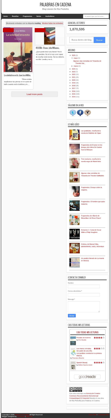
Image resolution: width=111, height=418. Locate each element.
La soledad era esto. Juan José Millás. (17, 75)
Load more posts (34, 94)
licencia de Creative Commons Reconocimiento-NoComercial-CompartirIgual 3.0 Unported (84, 396)
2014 (74, 97)
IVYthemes (21, 416)
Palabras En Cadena (55, 4)
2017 (74, 88)
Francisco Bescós (78, 358)
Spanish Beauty (81, 362)
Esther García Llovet (85, 365)
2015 (74, 94)
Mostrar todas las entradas (52, 23)
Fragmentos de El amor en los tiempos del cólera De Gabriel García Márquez (91, 147)
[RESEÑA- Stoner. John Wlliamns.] (50, 36)
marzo (76, 66)
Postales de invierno (83, 338)
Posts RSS (92, 415)
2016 (74, 91)
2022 (74, 74)
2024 (74, 69)
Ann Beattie (82, 340)
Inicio (5, 16)
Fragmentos (27, 16)
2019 (74, 83)
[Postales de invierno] (73, 345)
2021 (74, 77)
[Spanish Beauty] (73, 370)
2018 (74, 85)
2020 (74, 80)
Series (38, 16)
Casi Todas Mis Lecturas (87, 332)
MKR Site (29, 416)
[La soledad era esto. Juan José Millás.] (18, 50)
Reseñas (15, 16)
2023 (74, 72)
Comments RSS (103, 415)
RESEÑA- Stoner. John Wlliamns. (47, 48)
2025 (74, 55)
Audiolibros (49, 16)
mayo (76, 58)
